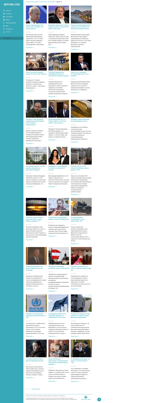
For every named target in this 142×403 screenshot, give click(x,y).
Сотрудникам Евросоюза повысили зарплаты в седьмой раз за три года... (57, 315)
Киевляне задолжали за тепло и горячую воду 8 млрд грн (81, 268)
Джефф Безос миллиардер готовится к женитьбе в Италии (57, 168)
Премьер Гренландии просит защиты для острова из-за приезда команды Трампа (81, 26)
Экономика (9, 17)
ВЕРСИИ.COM (12, 4)
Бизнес (8, 20)
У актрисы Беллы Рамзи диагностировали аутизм (34, 360)
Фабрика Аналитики (32, 2)
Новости (8, 10)
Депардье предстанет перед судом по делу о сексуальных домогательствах (58, 26)
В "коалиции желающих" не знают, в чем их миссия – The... (80, 360)
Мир (7, 26)
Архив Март (51, 2)
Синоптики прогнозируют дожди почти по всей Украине (36, 73)
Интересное (9, 29)
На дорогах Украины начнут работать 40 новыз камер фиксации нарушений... (80, 315)
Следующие (35, 389)
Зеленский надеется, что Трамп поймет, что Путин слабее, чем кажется (57, 121)
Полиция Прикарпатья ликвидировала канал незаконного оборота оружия (58, 74)
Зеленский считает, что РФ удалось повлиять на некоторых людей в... (35, 168)
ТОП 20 (8, 32)
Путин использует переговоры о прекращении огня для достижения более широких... (58, 361)
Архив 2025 (43, 2)
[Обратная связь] (86, 397)
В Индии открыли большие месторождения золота (80, 120)
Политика (9, 13)
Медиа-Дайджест (11, 23)
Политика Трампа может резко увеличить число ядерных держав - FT (34, 219)
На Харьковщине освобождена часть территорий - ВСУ (78, 219)
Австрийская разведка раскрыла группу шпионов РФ (58, 267)
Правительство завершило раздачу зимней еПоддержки (58, 218)
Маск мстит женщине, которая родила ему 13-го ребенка (80, 74)
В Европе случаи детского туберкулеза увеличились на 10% (36, 315)
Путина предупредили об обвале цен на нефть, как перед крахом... (34, 26)
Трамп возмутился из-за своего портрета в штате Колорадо (34, 268)
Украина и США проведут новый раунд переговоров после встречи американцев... (35, 122)
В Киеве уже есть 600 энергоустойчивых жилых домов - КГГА (80, 168)
